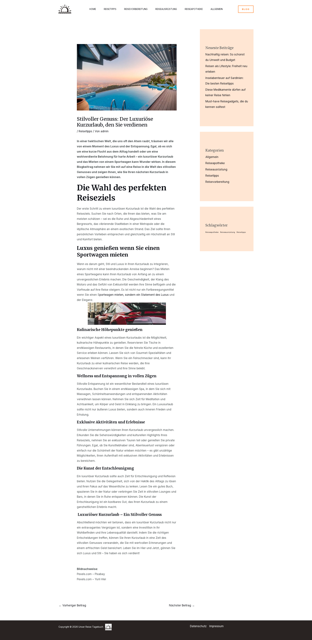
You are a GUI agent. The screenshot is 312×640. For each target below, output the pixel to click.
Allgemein (217, 9)
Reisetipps (110, 9)
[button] (246, 9)
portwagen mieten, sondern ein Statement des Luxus (134, 294)
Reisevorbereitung (136, 9)
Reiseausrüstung (166, 9)
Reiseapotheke (194, 9)
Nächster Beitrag (182, 605)
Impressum (216, 626)
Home (92, 9)
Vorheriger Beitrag (72, 605)
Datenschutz (198, 626)
